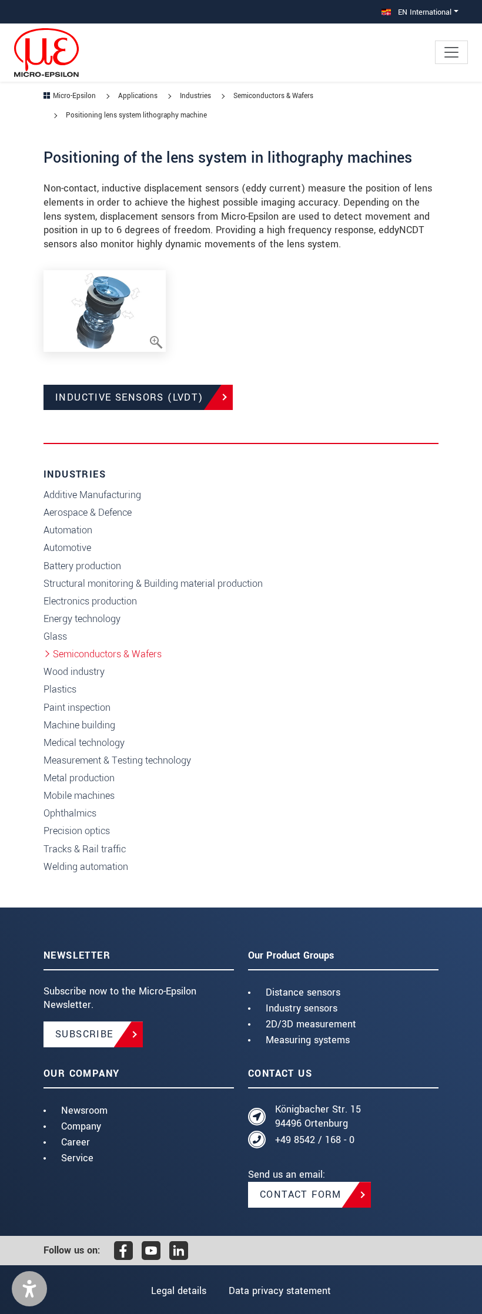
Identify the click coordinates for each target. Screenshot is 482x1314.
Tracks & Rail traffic (84, 849)
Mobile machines (79, 795)
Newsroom (84, 1110)
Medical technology (84, 743)
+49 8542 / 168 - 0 (314, 1140)
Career (75, 1142)
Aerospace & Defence (87, 512)
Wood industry (74, 671)
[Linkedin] (178, 1250)
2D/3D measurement (311, 1024)
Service (77, 1158)
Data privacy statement (280, 1291)
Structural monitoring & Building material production (153, 583)
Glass (55, 636)
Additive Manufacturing (92, 495)
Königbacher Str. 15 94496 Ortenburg (318, 1116)
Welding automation (85, 866)
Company (81, 1126)
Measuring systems (308, 1040)
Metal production (79, 778)
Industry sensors (301, 1008)
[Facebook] (123, 1250)
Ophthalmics (69, 813)
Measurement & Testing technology (117, 760)
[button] (29, 1288)
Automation (67, 530)
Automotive (67, 547)
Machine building (79, 725)
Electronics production (90, 601)
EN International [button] (423, 12)
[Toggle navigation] (451, 52)
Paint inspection (77, 707)
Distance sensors (303, 992)
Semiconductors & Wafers (107, 654)
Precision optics (76, 831)
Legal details (178, 1291)
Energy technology (81, 619)
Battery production (82, 566)
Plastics (59, 689)
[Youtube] (151, 1250)
